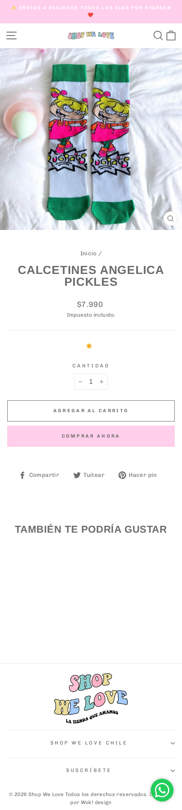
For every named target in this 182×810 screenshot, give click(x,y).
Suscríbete (88, 770)
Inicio (88, 253)
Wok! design (96, 802)
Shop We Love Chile (89, 743)
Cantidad (91, 366)
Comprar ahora (91, 436)
